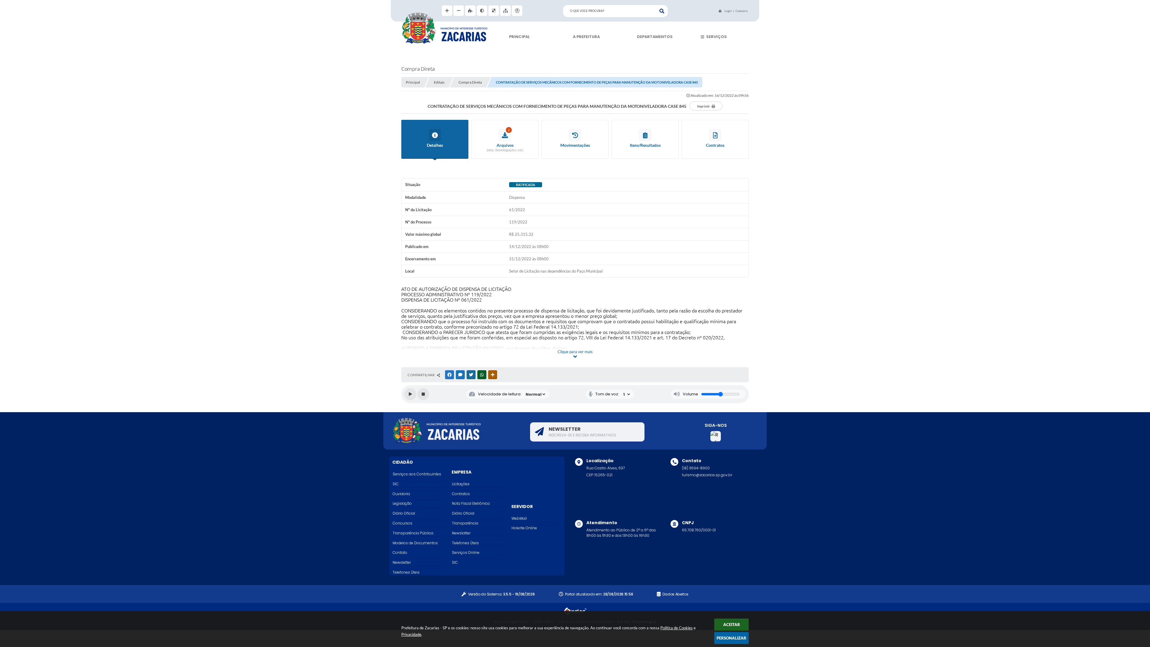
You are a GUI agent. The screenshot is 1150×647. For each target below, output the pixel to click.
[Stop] (423, 394)
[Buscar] (662, 11)
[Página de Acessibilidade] (517, 10)
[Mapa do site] (505, 10)
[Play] (410, 394)
